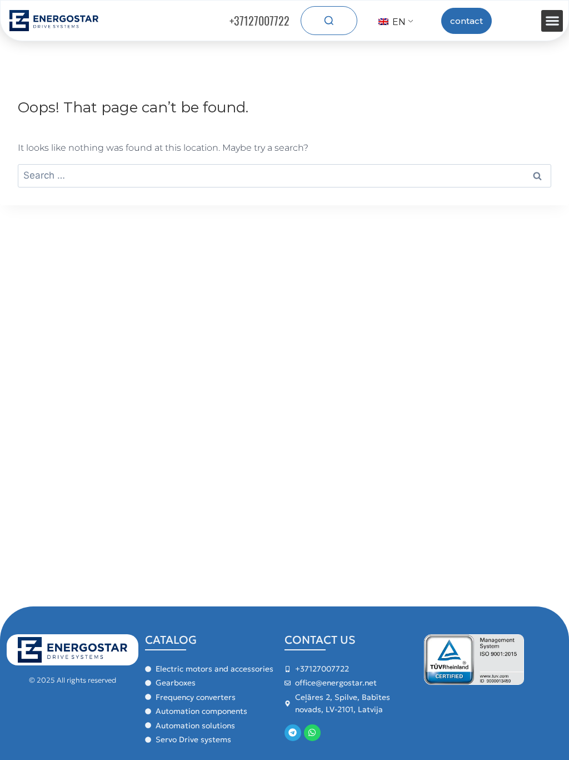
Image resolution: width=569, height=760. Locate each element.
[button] (552, 21)
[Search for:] (284, 175)
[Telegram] (292, 732)
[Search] (329, 20)
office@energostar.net (336, 683)
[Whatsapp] (312, 732)
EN (398, 22)
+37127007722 (259, 20)
